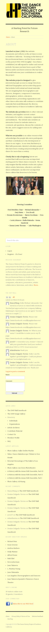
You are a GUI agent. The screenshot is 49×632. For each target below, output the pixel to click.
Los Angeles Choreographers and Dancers (23, 576)
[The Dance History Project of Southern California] (24, 10)
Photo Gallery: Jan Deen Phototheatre (21, 468)
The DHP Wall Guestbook (16, 410)
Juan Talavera (12, 565)
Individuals (13, 421)
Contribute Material (14, 431)
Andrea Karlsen (13, 548)
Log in (9, 251)
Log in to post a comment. (15, 371)
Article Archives (13, 428)
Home (8, 37)
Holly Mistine (12, 552)
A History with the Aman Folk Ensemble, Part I (24, 478)
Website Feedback (37, 616)
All (14, 297)
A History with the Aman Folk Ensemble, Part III (25, 471)
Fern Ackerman (13, 562)
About (7, 616)
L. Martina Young (13, 569)
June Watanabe (13, 572)
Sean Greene (12, 545)
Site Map (10, 619)
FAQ (9, 441)
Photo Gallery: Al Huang (16, 481)
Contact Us (11, 434)
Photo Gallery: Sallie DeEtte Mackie (20, 451)
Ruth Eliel (10, 558)
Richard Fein (12, 541)
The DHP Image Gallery (16, 414)
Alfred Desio (12, 555)
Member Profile (13, 438)
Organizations (14, 424)
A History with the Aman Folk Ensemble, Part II (25, 475)
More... (36, 285)
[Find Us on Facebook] (8, 604)
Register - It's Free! (14, 254)
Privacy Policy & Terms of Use (21, 616)
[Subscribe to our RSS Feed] (22, 604)
